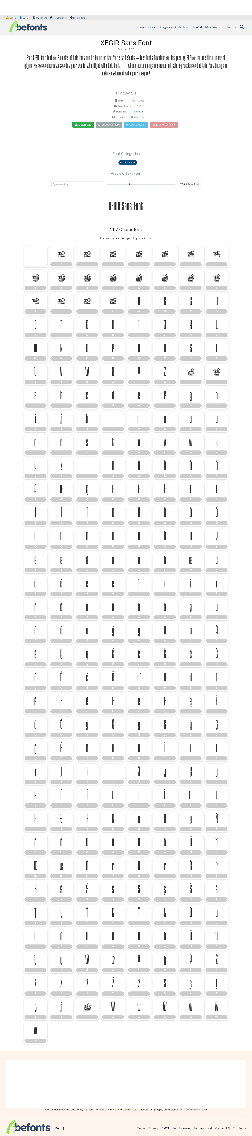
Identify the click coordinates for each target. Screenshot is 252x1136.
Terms (141, 1128)
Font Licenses (181, 1128)
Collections (182, 27)
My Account (41, 17)
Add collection (137, 124)
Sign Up (24, 17)
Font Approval (203, 1128)
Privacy (153, 1128)
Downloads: (124, 106)
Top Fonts (239, 1128)
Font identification (205, 27)
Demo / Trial (138, 117)
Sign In (11, 17)
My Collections (60, 17)
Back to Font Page (165, 124)
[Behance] (57, 1128)
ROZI (132, 49)
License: (120, 117)
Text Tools (226, 27)
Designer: (121, 111)
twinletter (138, 111)
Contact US (222, 1128)
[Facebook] (63, 1128)
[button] (242, 28)
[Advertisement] (126, 1084)
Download (85, 125)
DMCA (165, 1128)
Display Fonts (127, 162)
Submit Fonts (79, 17)
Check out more (111, 124)
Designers (165, 27)
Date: (121, 100)
